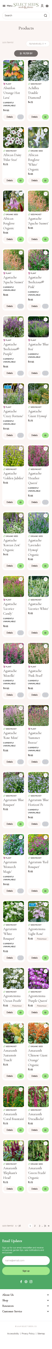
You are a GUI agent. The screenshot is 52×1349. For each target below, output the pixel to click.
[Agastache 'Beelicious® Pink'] (38, 259)
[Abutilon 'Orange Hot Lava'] (13, 70)
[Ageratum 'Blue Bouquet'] (13, 782)
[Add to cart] (20, 116)
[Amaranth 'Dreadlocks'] (38, 1096)
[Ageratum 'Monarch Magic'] (13, 844)
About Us (8, 1295)
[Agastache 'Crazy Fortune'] (13, 393)
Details (10, 117)
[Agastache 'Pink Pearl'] (38, 653)
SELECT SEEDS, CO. (29, 1326)
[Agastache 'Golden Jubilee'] (13, 455)
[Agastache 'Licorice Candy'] (13, 586)
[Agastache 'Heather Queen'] (38, 455)
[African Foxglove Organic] (13, 200)
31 (45, 1225)
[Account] (42, 6)
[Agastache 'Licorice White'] (38, 586)
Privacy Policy (28, 1333)
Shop (5, 1300)
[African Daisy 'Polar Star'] (13, 137)
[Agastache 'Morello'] (13, 653)
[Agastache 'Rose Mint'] (13, 715)
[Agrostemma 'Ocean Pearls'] (13, 978)
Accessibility (13, 1333)
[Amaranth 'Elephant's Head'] (13, 1150)
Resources (8, 1306)
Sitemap (41, 1333)
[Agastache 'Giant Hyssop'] (38, 393)
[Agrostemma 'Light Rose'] (38, 911)
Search (8, 15)
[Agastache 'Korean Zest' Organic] (13, 522)
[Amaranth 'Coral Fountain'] (13, 1096)
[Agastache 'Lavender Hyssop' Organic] (38, 522)
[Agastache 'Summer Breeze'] (38, 715)
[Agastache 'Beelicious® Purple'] (13, 326)
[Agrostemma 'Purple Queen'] (38, 978)
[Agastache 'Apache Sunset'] (38, 200)
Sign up (26, 1271)
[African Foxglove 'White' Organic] (38, 137)
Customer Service (12, 1311)
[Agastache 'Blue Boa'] (38, 326)
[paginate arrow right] (48, 1225)
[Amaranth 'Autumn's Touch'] (13, 1032)
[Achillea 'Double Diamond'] (38, 70)
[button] (21, 1281)
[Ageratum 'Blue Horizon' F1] (38, 782)
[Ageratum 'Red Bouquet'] (38, 844)
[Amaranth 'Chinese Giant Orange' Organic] (38, 1032)
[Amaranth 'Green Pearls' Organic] (38, 1150)
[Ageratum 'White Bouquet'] (13, 911)
